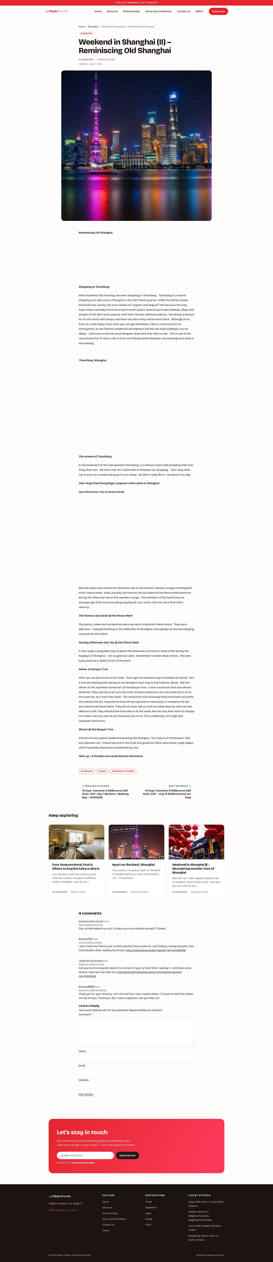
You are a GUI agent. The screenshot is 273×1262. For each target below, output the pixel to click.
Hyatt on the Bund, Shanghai (133, 865)
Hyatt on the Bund (124, 829)
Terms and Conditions (158, 11)
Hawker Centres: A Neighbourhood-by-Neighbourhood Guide (200, 1216)
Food (148, 1224)
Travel (102, 771)
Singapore (150, 1207)
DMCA (199, 11)
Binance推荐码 (86, 986)
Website (84, 1080)
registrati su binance (91, 960)
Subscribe (218, 11)
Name (82, 1051)
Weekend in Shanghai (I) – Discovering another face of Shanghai (193, 868)
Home (98, 11)
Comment (85, 1014)
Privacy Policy (131, 11)
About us (112, 11)
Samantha (88, 59)
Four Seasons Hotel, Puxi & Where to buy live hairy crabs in (75, 866)
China (57, 829)
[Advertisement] (136, 261)
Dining (148, 1219)
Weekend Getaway (123, 771)
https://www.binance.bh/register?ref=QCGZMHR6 (156, 950)
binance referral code (91, 921)
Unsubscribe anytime (83, 1162)
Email (82, 1065)
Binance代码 (85, 939)
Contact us (183, 11)
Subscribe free (127, 1155)
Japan (148, 1213)
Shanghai (93, 26)
